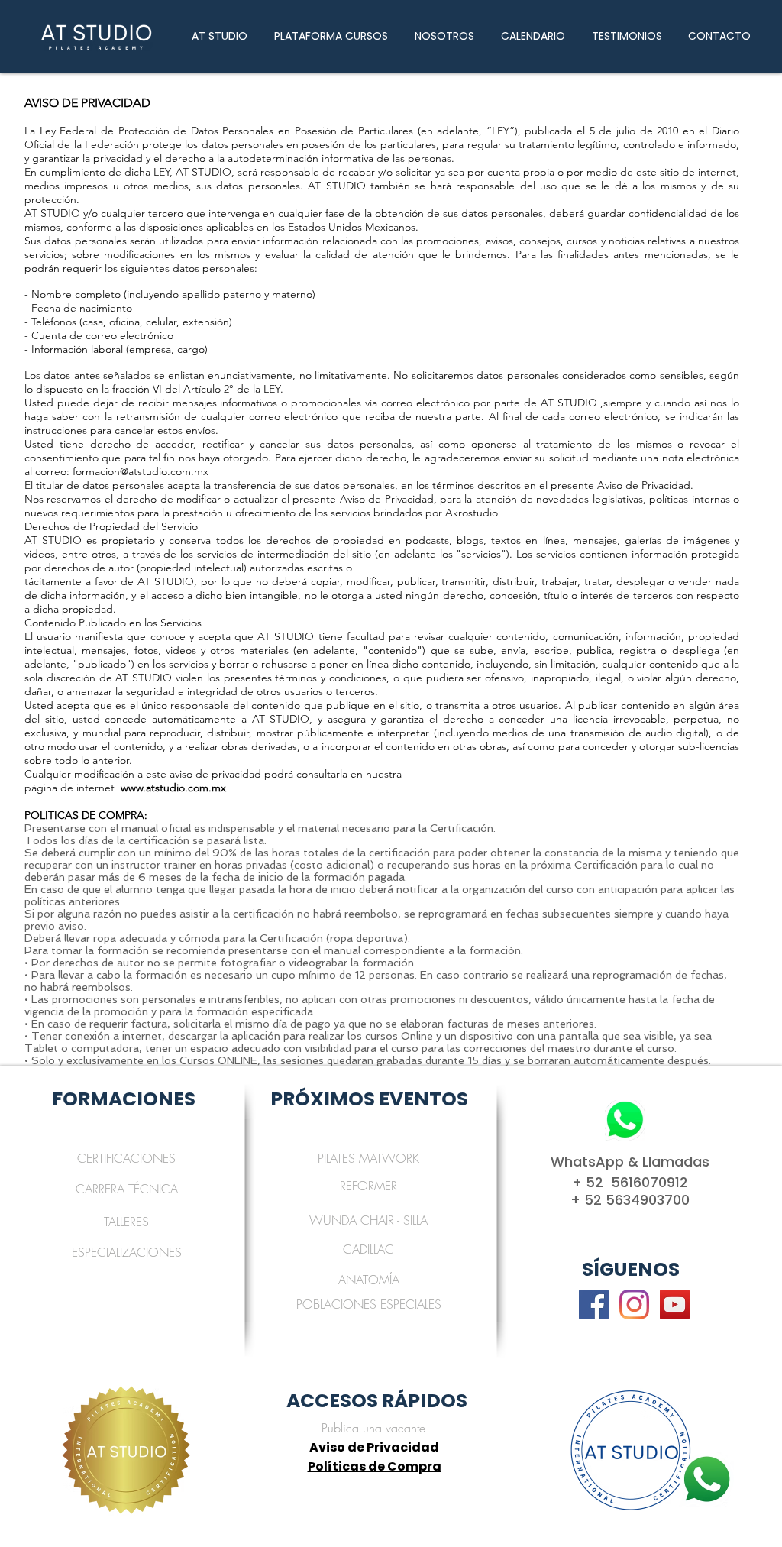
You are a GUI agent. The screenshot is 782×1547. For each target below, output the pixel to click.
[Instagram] (634, 1304)
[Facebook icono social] (594, 1304)
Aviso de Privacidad (374, 1447)
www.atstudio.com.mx (173, 788)
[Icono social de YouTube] (675, 1304)
